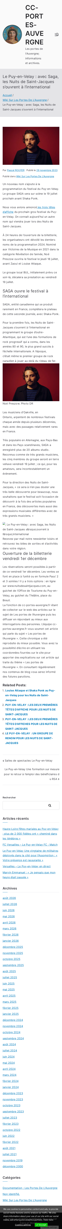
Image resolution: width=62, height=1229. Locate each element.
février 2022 (11, 1142)
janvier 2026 (11, 940)
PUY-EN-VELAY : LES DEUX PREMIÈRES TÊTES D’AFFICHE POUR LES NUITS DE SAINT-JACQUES (31, 709)
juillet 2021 (10, 1154)
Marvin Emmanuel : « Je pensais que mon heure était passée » (29, 875)
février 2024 (11, 1081)
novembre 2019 (12, 1160)
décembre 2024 (13, 1020)
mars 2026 (9, 928)
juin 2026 (9, 910)
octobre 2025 (11, 959)
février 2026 (11, 934)
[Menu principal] (56, 34)
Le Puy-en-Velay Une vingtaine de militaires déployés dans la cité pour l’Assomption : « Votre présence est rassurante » (30, 855)
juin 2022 (9, 1135)
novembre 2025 (13, 953)
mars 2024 (9, 1074)
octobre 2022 (11, 1130)
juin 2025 (9, 983)
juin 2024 (9, 1056)
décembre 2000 (13, 1166)
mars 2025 (9, 1001)
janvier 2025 (11, 1013)
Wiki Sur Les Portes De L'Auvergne (35, 176)
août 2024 (9, 1044)
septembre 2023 (13, 1111)
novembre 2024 (13, 1026)
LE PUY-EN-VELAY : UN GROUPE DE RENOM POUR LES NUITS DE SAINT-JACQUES (29, 738)
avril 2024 (9, 1069)
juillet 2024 (10, 1050)
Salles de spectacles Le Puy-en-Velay (28, 760)
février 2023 (11, 1123)
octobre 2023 (11, 1105)
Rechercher (9, 797)
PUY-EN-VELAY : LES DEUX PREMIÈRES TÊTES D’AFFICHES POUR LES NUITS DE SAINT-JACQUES (31, 723)
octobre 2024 (11, 1032)
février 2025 (11, 1008)
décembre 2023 (13, 1093)
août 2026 (9, 898)
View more (48, 1220)
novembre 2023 (13, 1099)
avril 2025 (9, 995)
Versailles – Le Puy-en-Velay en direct (27, 866)
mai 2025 (9, 989)
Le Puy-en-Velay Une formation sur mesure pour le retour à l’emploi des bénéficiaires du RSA (31, 774)
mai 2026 (9, 916)
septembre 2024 (13, 1038)
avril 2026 (9, 922)
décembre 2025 (13, 947)
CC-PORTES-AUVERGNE (34, 24)
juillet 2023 (10, 1117)
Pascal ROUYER (15, 170)
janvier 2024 (11, 1087)
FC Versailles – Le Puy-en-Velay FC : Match (30, 844)
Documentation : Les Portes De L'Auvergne (30, 1188)
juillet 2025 (10, 977)
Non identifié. (11, 1194)
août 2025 (9, 971)
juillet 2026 (10, 904)
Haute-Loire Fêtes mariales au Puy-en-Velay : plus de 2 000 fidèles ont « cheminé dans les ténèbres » (31, 833)
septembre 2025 (13, 965)
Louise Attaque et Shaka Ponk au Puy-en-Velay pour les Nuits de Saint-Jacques (30, 695)
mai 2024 (9, 1062)
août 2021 (9, 1148)
